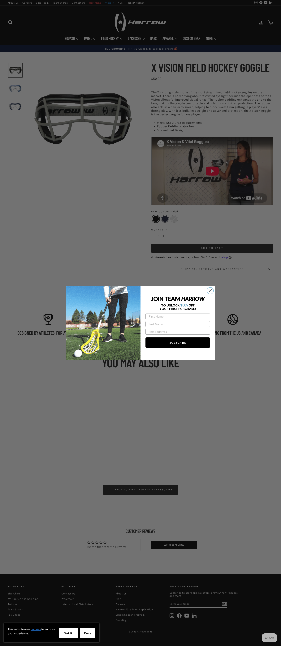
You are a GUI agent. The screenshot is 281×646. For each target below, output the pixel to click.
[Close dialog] (210, 290)
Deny (87, 633)
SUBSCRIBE (178, 342)
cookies (36, 629)
